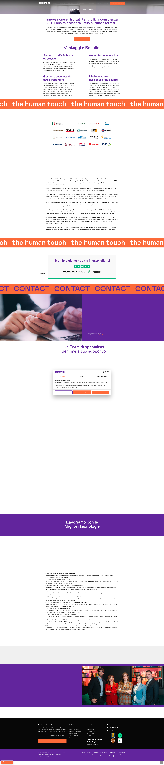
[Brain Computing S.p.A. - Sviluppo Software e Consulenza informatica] (43, 3)
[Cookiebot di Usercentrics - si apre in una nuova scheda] (103, 372)
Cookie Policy (112, 752)
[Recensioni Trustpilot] (120, 735)
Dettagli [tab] (82, 376)
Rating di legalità (92, 742)
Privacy (105, 752)
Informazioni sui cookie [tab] (101, 376)
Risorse (99, 3)
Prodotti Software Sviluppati (121, 755)
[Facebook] (113, 727)
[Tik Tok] (118, 727)
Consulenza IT (71, 3)
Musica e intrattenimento (75, 740)
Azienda (106, 3)
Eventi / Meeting (73, 735)
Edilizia (71, 727)
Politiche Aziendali (97, 752)
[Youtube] (115, 727)
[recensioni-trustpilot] (82, 267)
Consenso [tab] (62, 376)
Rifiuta (63, 392)
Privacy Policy (95, 334)
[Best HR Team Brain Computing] (113, 735)
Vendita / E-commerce (75, 731)
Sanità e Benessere (74, 729)
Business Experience (59, 3)
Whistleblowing (103, 755)
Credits (83, 752)
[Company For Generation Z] (113, 740)
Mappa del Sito (94, 754)
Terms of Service (102, 334)
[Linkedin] (108, 727)
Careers (89, 735)
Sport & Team (72, 737)
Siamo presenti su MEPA (94, 739)
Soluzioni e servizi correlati (60, 713)
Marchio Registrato (93, 744)
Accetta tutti (100, 392)
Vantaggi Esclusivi (121, 754)
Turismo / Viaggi (73, 733)
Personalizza (81, 392)
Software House (81, 3)
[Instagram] (110, 727)
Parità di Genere (111, 754)
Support (89, 752)
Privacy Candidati (121, 752)
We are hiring (8, 762)
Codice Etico (102, 754)
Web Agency (91, 3)
